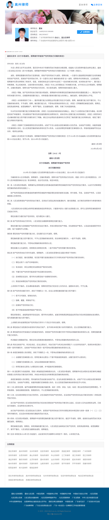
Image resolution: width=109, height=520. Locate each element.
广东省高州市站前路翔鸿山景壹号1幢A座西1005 (57, 41)
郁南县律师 (34, 468)
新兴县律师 (23, 468)
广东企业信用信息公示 (44, 505)
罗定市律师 (66, 459)
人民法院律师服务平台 (49, 498)
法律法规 (20, 51)
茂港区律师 (76, 451)
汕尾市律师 (44, 464)
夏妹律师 (83, 5)
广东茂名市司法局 (93, 501)
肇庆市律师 (23, 459)
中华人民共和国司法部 (90, 498)
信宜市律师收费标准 (68, 476)
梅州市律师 (12, 464)
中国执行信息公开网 (80, 494)
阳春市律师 (87, 464)
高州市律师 (23, 451)
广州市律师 (87, 451)
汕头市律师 (55, 459)
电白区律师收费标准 (85, 476)
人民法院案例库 (64, 498)
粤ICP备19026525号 (54, 514)
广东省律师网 (29, 505)
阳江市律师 (87, 455)
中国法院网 (40, 494)
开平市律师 (76, 464)
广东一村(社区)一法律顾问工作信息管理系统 (69, 505)
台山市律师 (55, 464)
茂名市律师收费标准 (16, 476)
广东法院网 (76, 498)
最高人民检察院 (17, 494)
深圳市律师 (12, 455)
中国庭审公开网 (52, 494)
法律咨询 (97, 5)
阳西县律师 (12, 468)
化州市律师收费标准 (51, 476)
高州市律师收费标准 (33, 476)
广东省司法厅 (80, 501)
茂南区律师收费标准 (16, 480)
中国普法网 (69, 501)
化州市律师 (34, 451)
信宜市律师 (44, 451)
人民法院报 (94, 494)
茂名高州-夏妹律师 (14, 51)
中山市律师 (55, 455)
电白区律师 (55, 451)
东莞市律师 (23, 455)
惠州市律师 (44, 459)
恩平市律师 (66, 464)
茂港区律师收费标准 (33, 480)
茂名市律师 (12, 451)
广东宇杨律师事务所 (46, 37)
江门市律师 (66, 455)
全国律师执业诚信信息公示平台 (35, 501)
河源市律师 (34, 464)
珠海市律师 (44, 455)
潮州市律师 (23, 464)
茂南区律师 (66, 451)
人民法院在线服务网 (31, 498)
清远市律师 (12, 459)
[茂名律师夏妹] (22, 34)
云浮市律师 (34, 459)
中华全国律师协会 (15, 501)
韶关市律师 (76, 459)
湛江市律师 (76, 455)
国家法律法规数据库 (56, 501)
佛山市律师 (34, 455)
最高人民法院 (29, 494)
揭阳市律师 (87, 459)
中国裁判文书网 (65, 494)
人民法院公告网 (16, 498)
